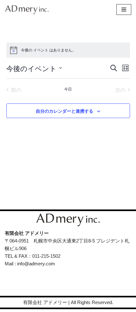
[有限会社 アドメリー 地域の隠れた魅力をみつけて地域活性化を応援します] (28, 9)
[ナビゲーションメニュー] (123, 9)
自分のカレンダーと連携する (64, 111)
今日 (68, 88)
